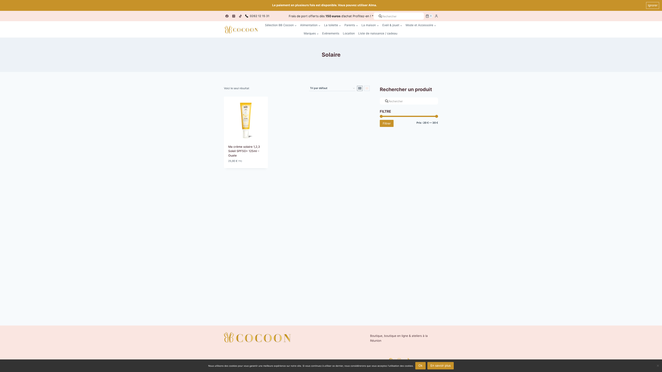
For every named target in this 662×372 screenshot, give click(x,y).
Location (349, 33)
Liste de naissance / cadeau (377, 33)
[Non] (657, 365)
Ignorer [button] (653, 5)
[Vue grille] (360, 88)
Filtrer (387, 123)
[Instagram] (234, 16)
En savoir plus (440, 365)
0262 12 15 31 (259, 16)
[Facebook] (227, 16)
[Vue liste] (367, 88)
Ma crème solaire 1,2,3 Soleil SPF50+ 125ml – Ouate (244, 151)
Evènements (330, 33)
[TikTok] (240, 16)
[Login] (436, 16)
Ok (420, 365)
